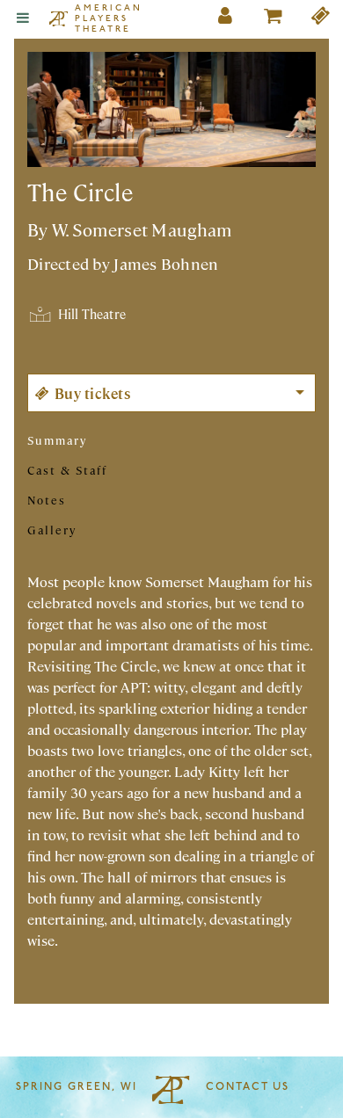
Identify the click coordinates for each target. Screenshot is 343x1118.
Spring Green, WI (76, 1087)
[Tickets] (321, 19)
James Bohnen (165, 263)
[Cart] (274, 19)
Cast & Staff (67, 469)
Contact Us (247, 1087)
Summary (57, 439)
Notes (46, 499)
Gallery (52, 529)
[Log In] (226, 19)
